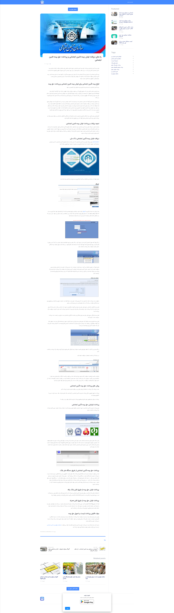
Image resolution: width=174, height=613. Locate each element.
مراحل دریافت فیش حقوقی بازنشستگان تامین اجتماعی (71, 577)
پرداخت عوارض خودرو (115, 69)
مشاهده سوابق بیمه (114, 74)
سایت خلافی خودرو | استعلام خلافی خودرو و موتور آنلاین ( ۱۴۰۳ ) (126, 28)
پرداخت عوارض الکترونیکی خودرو (117, 67)
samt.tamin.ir (96, 142)
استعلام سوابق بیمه (72, 9)
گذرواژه (84, 211)
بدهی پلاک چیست (114, 61)
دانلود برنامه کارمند (130, 2)
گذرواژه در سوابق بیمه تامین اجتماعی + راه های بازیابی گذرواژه (49, 577)
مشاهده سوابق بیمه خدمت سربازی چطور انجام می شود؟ (95, 577)
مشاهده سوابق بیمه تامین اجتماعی (54, 525)
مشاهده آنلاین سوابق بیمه (73, 589)
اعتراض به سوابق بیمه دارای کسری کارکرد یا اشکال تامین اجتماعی (126, 14)
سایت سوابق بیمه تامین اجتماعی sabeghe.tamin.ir (126, 21)
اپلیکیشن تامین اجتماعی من (116, 56)
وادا (50, 63)
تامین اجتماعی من (114, 71)
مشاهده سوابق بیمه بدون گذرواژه (125, 35)
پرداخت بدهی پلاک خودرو (115, 65)
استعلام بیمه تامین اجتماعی (116, 59)
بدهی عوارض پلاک (114, 63)
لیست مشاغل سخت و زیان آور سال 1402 (125, 42)
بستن (67, 608)
